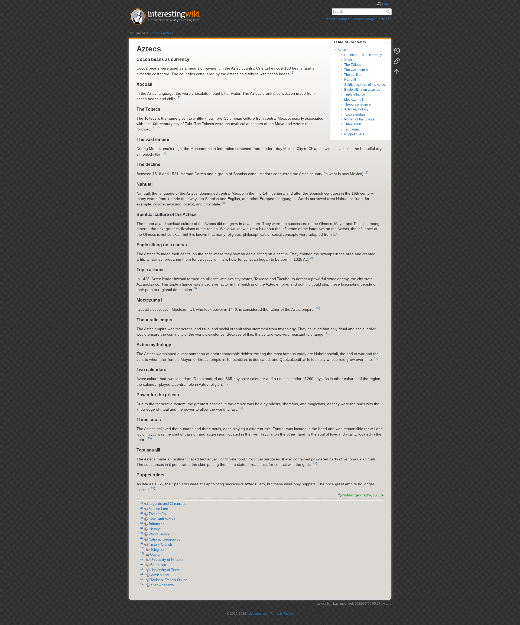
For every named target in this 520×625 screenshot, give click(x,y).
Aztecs (168, 33)
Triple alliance (354, 94)
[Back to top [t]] (397, 71)
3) (154, 127)
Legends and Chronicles (167, 504)
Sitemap (385, 19)
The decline (353, 75)
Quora (155, 555)
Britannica (156, 524)
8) (311, 258)
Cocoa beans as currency (363, 55)
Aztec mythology (356, 109)
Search (388, 12)
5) (367, 172)
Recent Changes (336, 19)
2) (179, 97)
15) (150, 438)
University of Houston (167, 560)
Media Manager (364, 19)
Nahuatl (350, 79)
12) (376, 358)
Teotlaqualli (352, 129)
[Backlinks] (397, 61)
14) (241, 408)
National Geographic (164, 539)
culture (378, 495)
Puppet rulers (354, 134)
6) (223, 202)
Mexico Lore (158, 509)
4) (165, 153)
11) (328, 333)
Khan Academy (162, 585)
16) (315, 463)
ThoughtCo (157, 514)
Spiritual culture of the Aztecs (365, 85)
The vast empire (356, 70)
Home (154, 33)
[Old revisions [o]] (397, 51)
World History (159, 534)
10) (318, 308)
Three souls (353, 124)
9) (195, 288)
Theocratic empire (357, 104)
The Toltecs (352, 65)
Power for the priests (359, 119)
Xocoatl (349, 60)
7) (337, 233)
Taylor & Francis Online (168, 580)
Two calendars (355, 114)
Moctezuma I (353, 100)
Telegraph (157, 550)
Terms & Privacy (282, 614)
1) (293, 72)
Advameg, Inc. (257, 614)
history (347, 495)
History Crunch (160, 545)
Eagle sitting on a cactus (362, 89)
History (154, 529)
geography (363, 495)
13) (226, 383)
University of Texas (165, 570)
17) (153, 488)
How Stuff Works (162, 519)
